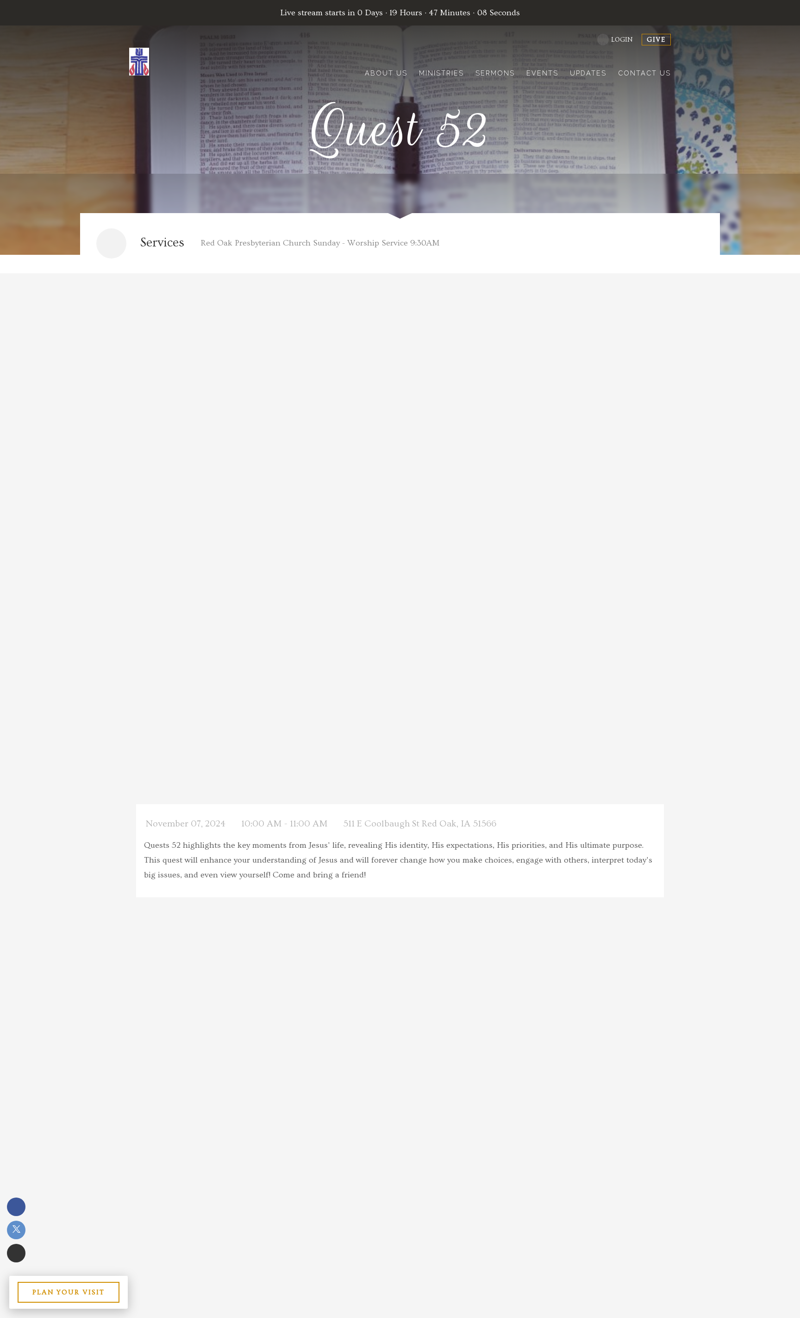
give (656, 40)
